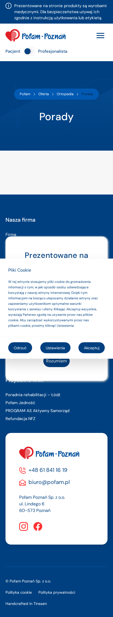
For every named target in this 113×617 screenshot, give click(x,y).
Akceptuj (91, 347)
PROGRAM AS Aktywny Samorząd (37, 410)
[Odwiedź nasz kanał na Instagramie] (23, 526)
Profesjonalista (52, 51)
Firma (10, 234)
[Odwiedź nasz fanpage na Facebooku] (37, 526)
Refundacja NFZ (20, 418)
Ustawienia (55, 347)
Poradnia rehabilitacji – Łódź (32, 395)
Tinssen (40, 603)
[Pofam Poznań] (35, 35)
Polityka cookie (18, 592)
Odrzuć (20, 347)
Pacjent (12, 51)
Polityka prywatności (56, 592)
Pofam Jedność (20, 402)
